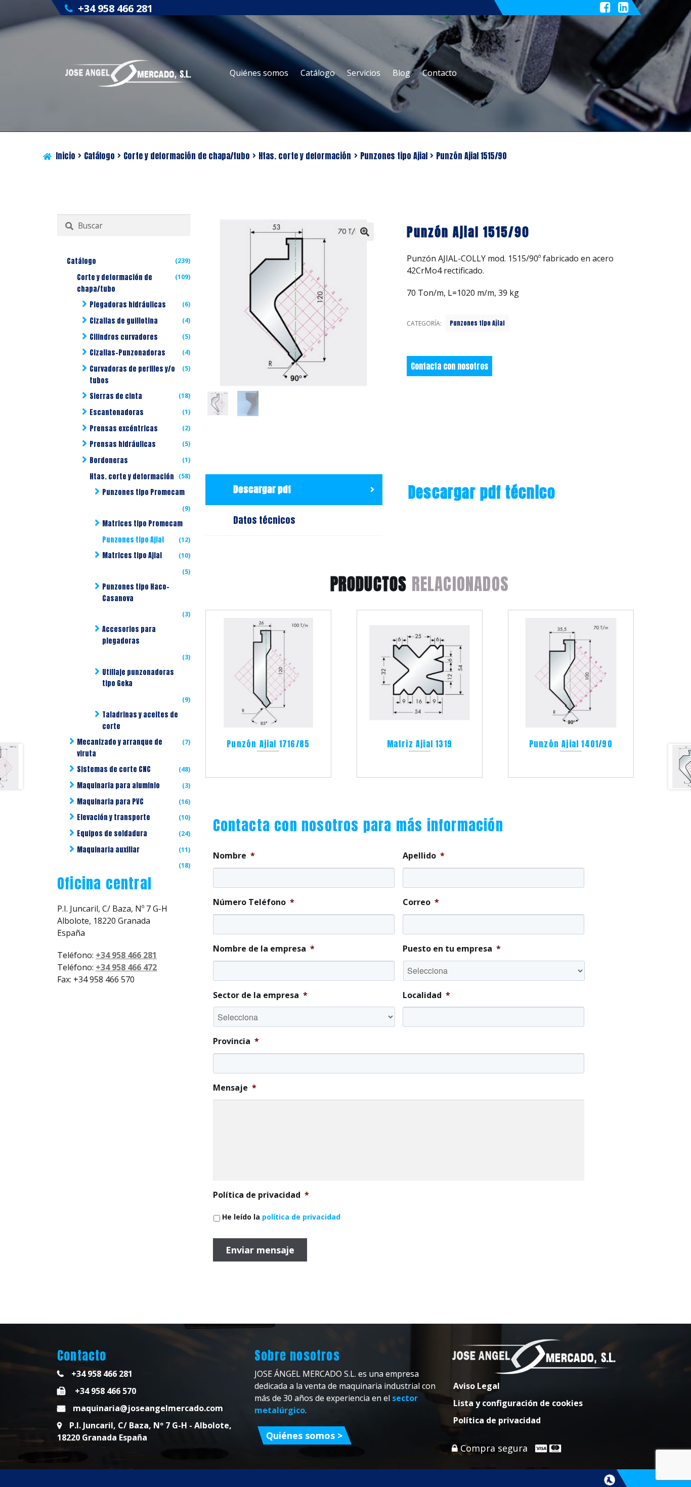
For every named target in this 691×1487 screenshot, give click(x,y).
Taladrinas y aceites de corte (140, 720)
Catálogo (317, 72)
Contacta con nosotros (449, 366)
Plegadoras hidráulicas (128, 304)
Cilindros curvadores (124, 337)
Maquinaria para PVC (110, 801)
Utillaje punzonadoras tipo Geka (138, 678)
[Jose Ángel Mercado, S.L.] (129, 73)
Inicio (65, 156)
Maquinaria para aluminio (118, 785)
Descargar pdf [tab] (262, 489)
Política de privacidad (497, 1420)
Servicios (363, 72)
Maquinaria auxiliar (108, 849)
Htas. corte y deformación (304, 156)
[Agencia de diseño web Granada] (609, 1479)
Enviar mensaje (260, 1250)
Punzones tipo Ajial (393, 156)
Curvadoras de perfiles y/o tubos (132, 375)
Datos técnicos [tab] (264, 520)
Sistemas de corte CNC (114, 769)
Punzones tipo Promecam (143, 492)
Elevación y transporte (113, 817)
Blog (401, 72)
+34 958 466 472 (126, 967)
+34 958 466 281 (115, 8)
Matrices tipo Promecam (142, 523)
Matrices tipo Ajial (132, 555)
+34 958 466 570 (104, 1390)
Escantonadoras (117, 412)
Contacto (439, 72)
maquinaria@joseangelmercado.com (148, 1408)
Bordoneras (109, 460)
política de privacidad (301, 1217)
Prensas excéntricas (124, 428)
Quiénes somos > (304, 1435)
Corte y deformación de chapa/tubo (186, 156)
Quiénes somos (259, 72)
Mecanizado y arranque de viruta (119, 748)
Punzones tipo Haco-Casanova (135, 592)
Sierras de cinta (116, 396)
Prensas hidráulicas (123, 444)
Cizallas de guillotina (124, 321)
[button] (365, 231)
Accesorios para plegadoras (129, 635)
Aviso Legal (476, 1385)
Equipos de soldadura (112, 833)
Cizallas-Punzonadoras (127, 352)
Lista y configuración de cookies (518, 1403)
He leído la (281, 1217)
